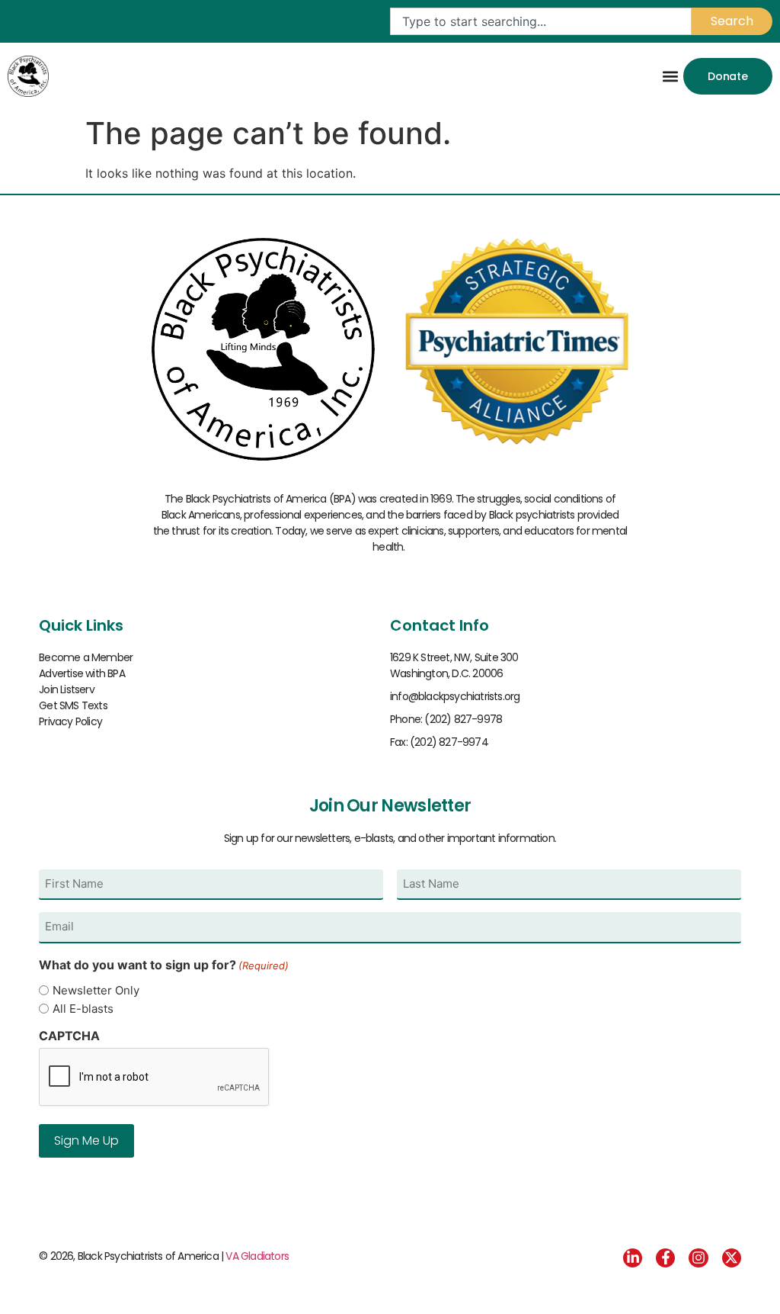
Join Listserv (66, 689)
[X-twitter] (731, 1257)
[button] (670, 75)
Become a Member (86, 657)
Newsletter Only (96, 990)
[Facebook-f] (665, 1257)
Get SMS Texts (73, 705)
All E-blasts (83, 1008)
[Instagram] (698, 1257)
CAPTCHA (69, 1036)
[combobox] (541, 21)
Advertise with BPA (82, 673)
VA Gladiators (257, 1256)
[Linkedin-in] (632, 1257)
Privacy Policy (70, 721)
